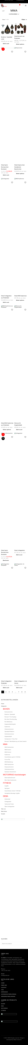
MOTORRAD (4, 1008)
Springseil (7, 788)
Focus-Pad (7, 759)
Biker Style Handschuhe (10, 780)
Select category (22, 943)
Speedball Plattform (9, 731)
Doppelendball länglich (10, 724)
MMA (2, 1006)
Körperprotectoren (9, 729)
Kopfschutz (7, 726)
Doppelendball (8, 736)
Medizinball (7, 799)
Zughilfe (7, 785)
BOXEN (3, 1003)
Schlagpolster (8, 801)
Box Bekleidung (8, 721)
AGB (2, 989)
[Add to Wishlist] (12, 24)
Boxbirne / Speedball (10, 714)
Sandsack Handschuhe (10, 771)
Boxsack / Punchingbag (10, 716)
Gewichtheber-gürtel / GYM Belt (12, 757)
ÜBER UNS (4, 985)
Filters (23, 19)
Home (3, 19)
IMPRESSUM (4, 992)
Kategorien (4, 706)
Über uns (3, 809)
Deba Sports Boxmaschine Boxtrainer (4, 167)
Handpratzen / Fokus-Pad (11, 739)
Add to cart (6, 43)
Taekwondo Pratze (9, 804)
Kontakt (3, 813)
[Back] (3, 11)
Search (25, 943)
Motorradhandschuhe (10, 777)
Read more (6, 560)
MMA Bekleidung (9, 762)
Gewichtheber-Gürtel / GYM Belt (12, 790)
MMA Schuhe (8, 752)
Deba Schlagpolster (19, 550)
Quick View (12, 26)
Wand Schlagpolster (9, 806)
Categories (13, 14)
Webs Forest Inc (18, 1039)
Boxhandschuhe (9, 711)
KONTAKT (3, 987)
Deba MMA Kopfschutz (20, 295)
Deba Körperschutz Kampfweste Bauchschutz (19, 167)
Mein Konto (4, 811)
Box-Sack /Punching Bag (11, 719)
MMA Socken (8, 749)
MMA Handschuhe (9, 747)
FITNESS (3, 1010)
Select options (20, 44)
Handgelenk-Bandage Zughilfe (12, 793)
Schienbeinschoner (9, 734)
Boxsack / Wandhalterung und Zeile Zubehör (16, 741)
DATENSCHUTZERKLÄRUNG (8, 994)
